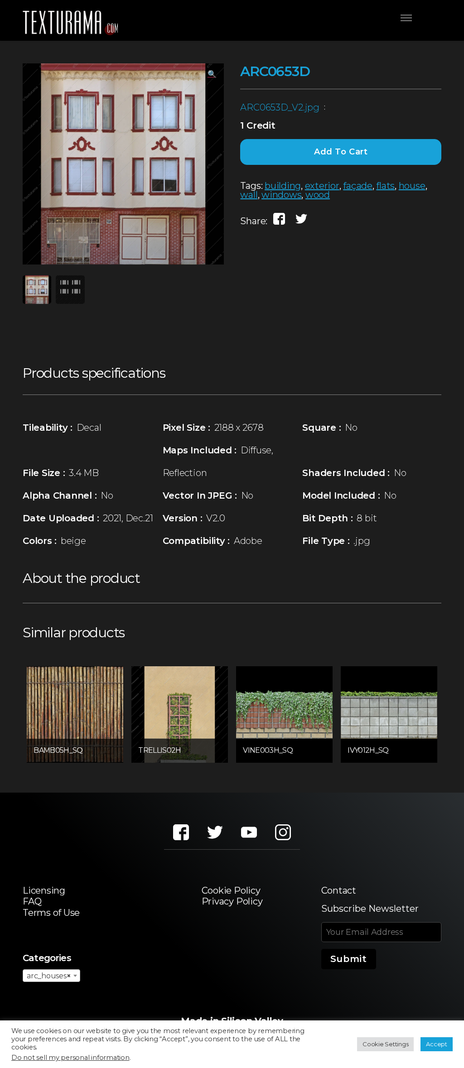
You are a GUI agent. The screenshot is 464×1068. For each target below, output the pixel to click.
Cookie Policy (231, 890)
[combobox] (51, 975)
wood (317, 194)
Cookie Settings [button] (385, 1044)
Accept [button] (436, 1044)
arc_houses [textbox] (49, 976)
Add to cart (341, 152)
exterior (322, 185)
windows (281, 194)
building (283, 185)
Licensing (44, 890)
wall (248, 194)
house (412, 185)
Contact (338, 890)
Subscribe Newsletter (370, 908)
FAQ (32, 901)
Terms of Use (51, 912)
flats (385, 185)
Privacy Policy (232, 901)
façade (357, 185)
